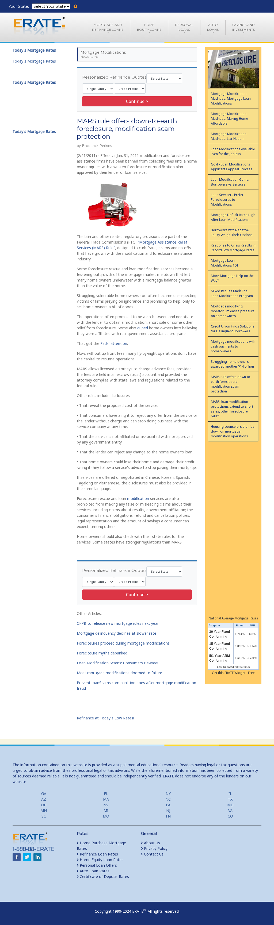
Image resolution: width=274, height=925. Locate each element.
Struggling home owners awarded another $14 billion (232, 364)
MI (106, 810)
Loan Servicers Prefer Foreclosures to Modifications (227, 199)
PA (168, 804)
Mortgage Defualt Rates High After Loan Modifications (233, 217)
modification (138, 498)
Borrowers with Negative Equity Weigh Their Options (232, 232)
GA (43, 793)
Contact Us (153, 854)
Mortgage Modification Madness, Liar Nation (228, 136)
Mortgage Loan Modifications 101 (224, 263)
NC (168, 799)
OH (44, 804)
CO (230, 816)
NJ (168, 810)
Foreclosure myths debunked (102, 653)
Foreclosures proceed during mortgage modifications (123, 643)
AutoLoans (213, 27)
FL (106, 793)
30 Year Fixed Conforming (219, 634)
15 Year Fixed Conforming (219, 646)
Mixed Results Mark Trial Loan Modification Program (232, 293)
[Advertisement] (233, 527)
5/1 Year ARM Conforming (219, 658)
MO (106, 816)
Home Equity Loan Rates (101, 859)
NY (168, 793)
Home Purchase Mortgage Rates (101, 845)
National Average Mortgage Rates (233, 618)
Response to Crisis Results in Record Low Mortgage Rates (233, 247)
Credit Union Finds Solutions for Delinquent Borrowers (232, 328)
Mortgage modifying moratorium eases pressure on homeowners (232, 311)
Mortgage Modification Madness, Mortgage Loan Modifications (231, 98)
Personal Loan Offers (98, 865)
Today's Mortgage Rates (34, 61)
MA (106, 799)
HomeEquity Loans (149, 27)
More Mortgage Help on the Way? (232, 278)
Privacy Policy (155, 848)
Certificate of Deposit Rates (104, 876)
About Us (151, 842)
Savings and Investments (243, 27)
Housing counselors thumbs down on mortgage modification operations (232, 431)
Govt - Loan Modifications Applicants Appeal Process (231, 166)
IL (230, 793)
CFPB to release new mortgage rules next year (118, 623)
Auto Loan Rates (94, 870)
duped (142, 327)
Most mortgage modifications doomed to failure (119, 672)
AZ (43, 799)
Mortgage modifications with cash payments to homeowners (233, 346)
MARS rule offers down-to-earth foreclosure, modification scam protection (231, 384)
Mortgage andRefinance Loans (107, 27)
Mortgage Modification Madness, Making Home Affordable (229, 118)
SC (43, 816)
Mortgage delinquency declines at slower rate (116, 633)
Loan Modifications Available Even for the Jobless (233, 151)
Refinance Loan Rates (98, 854)
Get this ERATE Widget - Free (233, 672)
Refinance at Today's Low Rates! (105, 717)
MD (230, 804)
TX (230, 799)
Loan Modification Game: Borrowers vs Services (230, 182)
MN (43, 810)
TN (168, 816)
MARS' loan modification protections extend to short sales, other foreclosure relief (232, 408)
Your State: (19, 6)
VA (230, 810)
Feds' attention (113, 343)
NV (105, 804)
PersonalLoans (184, 27)
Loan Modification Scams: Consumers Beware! (117, 662)
